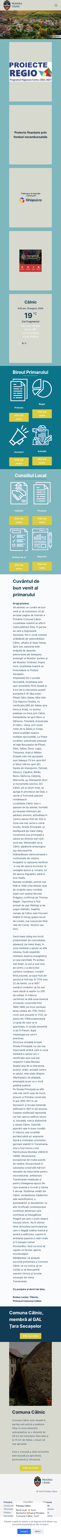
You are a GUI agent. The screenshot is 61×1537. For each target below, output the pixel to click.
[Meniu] (56, 5)
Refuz (38, 1531)
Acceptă (24, 1531)
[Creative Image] (30, 198)
